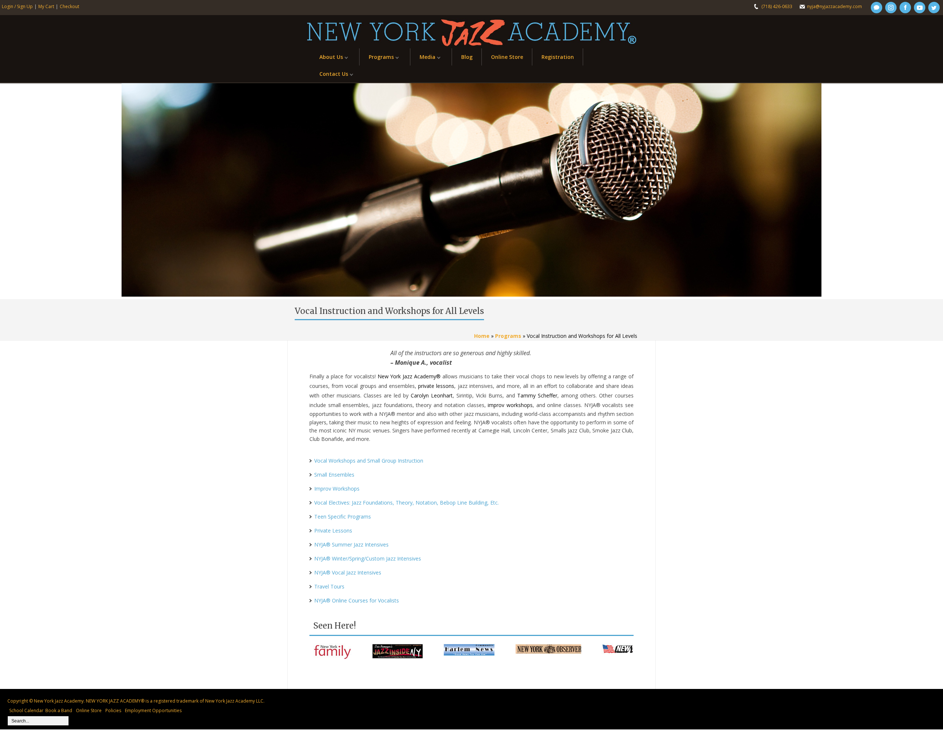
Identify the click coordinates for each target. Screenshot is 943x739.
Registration (557, 56)
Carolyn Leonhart (432, 395)
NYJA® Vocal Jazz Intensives (347, 572)
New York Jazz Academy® (409, 376)
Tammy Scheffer (537, 395)
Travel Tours (329, 586)
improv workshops (510, 405)
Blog (467, 56)
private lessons (436, 385)
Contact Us (329, 75)
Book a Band (58, 710)
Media (422, 58)
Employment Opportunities (153, 710)
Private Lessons (333, 530)
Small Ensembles (334, 474)
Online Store (507, 56)
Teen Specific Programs (342, 516)
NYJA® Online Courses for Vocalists (356, 600)
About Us (326, 58)
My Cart (46, 6)
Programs (377, 58)
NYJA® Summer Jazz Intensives (351, 544)
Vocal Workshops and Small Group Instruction (368, 460)
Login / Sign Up (17, 6)
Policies (113, 710)
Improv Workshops (337, 488)
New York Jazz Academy (59, 701)
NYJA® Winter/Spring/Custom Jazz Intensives (367, 558)
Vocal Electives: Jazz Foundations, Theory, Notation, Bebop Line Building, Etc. (406, 502)
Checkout (69, 6)
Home (482, 335)
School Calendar (26, 710)
